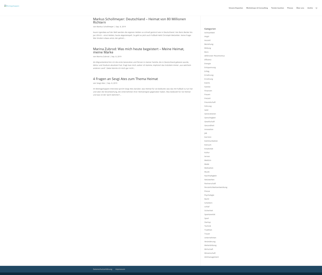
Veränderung (209, 241)
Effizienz (207, 59)
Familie (207, 87)
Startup (207, 222)
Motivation (208, 168)
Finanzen (208, 90)
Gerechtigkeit (210, 117)
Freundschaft (210, 102)
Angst (206, 36)
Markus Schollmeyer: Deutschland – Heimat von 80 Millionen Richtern (139, 20)
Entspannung (210, 67)
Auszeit (207, 40)
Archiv (310, 8)
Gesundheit (209, 125)
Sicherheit (208, 210)
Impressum (207, 19)
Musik (206, 172)
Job (205, 133)
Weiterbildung (210, 245)
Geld (206, 110)
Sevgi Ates (101, 83)
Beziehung (208, 44)
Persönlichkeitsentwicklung (215, 187)
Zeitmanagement (211, 257)
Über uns (300, 8)
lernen (207, 156)
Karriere (207, 137)
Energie (207, 63)
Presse (290, 8)
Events (207, 83)
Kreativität (208, 148)
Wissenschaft (210, 253)
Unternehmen (210, 237)
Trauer (207, 234)
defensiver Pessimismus (214, 56)
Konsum (207, 145)
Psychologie (209, 195)
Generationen (210, 114)
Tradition (208, 230)
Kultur (207, 152)
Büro (206, 52)
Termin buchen (277, 8)
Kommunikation (211, 141)
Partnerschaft (210, 183)
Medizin (207, 160)
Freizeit (207, 98)
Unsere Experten (236, 8)
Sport (206, 218)
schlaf (206, 206)
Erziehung (208, 79)
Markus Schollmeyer (105, 26)
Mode (206, 164)
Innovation (208, 129)
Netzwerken (209, 179)
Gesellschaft (209, 121)
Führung (208, 106)
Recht (206, 199)
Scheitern (208, 203)
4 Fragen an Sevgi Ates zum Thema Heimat (125, 79)
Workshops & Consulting (257, 8)
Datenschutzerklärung (211, 22)
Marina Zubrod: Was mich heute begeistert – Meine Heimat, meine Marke (138, 50)
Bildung (207, 48)
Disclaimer (216, 19)
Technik (207, 226)
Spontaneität (209, 214)
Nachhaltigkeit (210, 175)
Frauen (207, 94)
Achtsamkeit (209, 32)
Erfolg (206, 71)
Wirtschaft (208, 249)
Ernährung (208, 75)
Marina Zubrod (103, 56)
